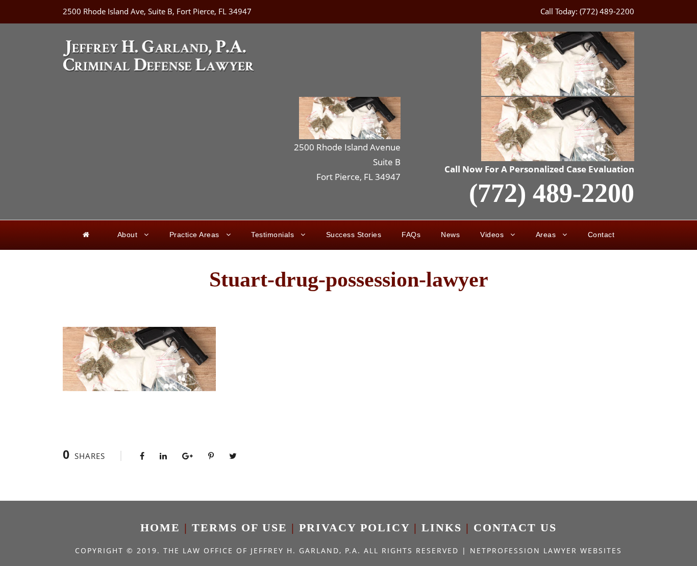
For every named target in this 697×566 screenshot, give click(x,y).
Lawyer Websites (582, 550)
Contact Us (515, 527)
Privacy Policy (354, 527)
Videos (492, 234)
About (127, 234)
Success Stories (354, 234)
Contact (601, 234)
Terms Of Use (239, 527)
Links (441, 527)
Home (160, 527)
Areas (546, 234)
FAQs (411, 234)
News (450, 234)
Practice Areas (194, 234)
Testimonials (272, 234)
